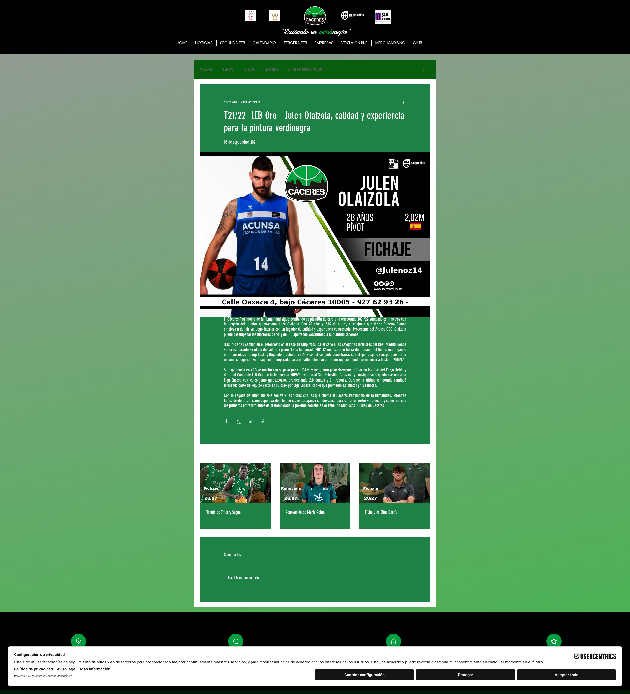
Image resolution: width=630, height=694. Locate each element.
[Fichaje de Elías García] (394, 483)
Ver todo (426, 454)
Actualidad (206, 69)
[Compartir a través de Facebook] (226, 421)
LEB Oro (228, 69)
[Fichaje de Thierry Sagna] (235, 483)
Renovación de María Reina (305, 512)
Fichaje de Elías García (381, 512)
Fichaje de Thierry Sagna (223, 512)
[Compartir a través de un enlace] (262, 421)
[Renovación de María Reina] (315, 483)
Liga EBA (249, 69)
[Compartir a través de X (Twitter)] (238, 421)
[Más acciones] (403, 102)
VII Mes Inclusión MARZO (305, 69)
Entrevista (271, 69)
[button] (424, 69)
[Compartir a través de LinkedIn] (250, 421)
